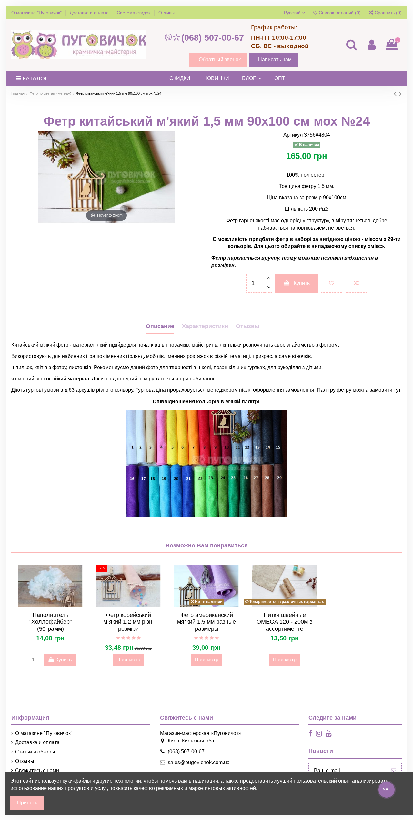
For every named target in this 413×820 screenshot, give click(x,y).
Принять (27, 802)
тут (397, 390)
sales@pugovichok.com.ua (199, 762)
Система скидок (134, 12)
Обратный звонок (220, 59)
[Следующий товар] (400, 93)
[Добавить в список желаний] (331, 283)
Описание (160, 326)
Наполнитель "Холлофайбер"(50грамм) (50, 622)
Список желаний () (339, 12)
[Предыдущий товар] (396, 93)
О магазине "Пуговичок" (37, 12)
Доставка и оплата (90, 12)
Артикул (293, 135)
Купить (302, 283)
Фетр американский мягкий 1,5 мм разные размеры (206, 622)
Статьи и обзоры (35, 751)
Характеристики (205, 326)
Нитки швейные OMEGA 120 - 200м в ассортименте (285, 622)
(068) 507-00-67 (212, 38)
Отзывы (166, 12)
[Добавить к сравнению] (356, 283)
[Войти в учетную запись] (371, 45)
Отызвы (247, 326)
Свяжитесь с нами (37, 770)
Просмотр (128, 659)
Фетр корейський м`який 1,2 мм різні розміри (128, 622)
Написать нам (275, 59)
